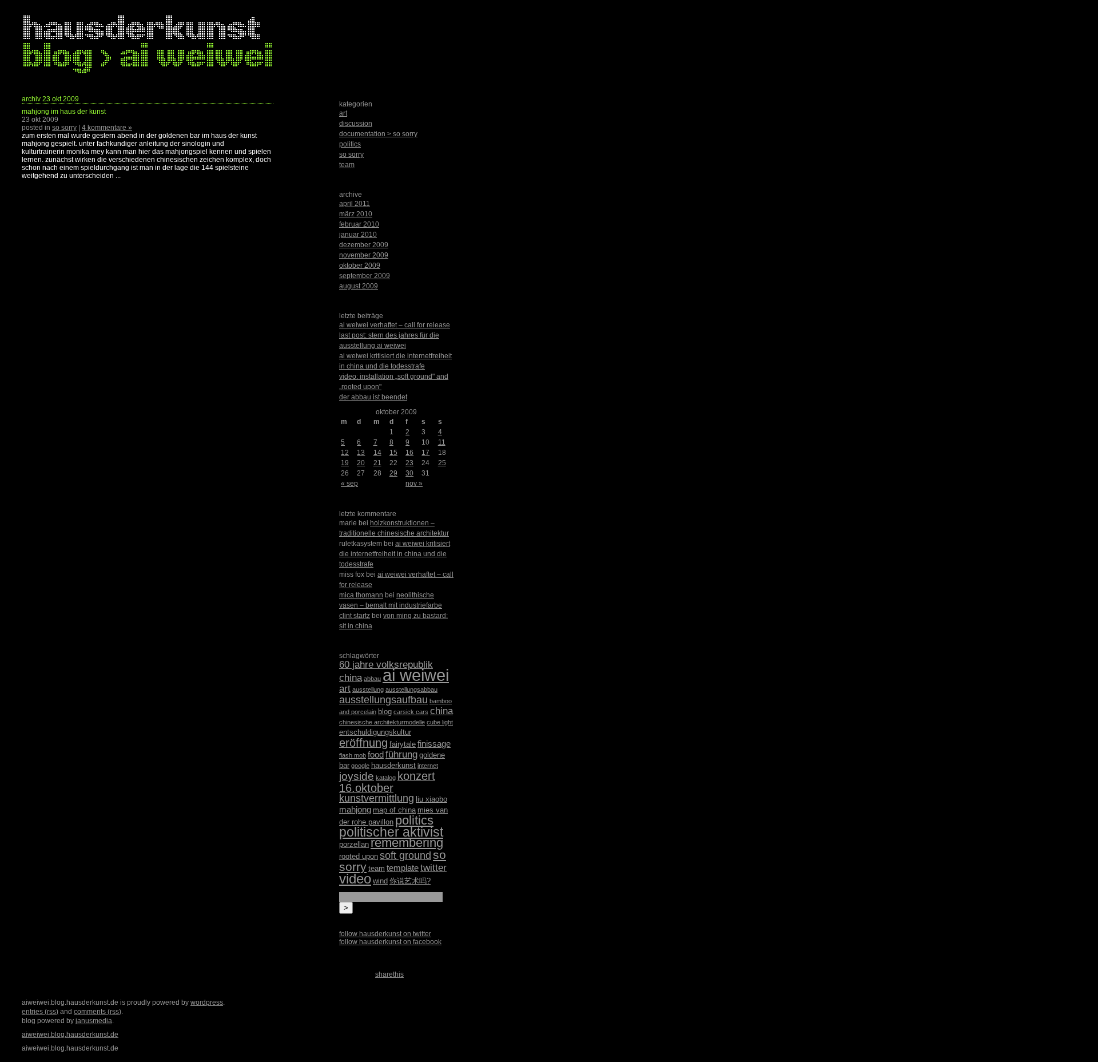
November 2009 (363, 255)
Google (360, 765)
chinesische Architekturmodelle (382, 722)
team (347, 165)
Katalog (386, 777)
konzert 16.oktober (387, 782)
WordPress (206, 1002)
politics (350, 144)
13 (361, 453)
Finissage (434, 743)
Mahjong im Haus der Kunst (64, 112)
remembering (407, 842)
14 (377, 453)
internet (427, 765)
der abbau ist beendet (373, 397)
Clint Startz (354, 616)
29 (393, 473)
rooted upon (358, 856)
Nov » (414, 484)
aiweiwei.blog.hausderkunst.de (70, 1035)
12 (345, 453)
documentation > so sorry (378, 134)
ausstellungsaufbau (383, 700)
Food (376, 754)
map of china (394, 810)
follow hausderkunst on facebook (390, 942)
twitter (433, 867)
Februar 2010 (359, 224)
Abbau (372, 678)
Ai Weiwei (416, 674)
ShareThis (389, 974)
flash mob (352, 755)
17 (425, 453)
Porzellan (354, 844)
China (441, 711)
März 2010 (355, 214)
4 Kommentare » (107, 128)
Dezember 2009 (363, 245)
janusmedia (93, 1021)
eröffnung (363, 742)
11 (441, 442)
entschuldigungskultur (375, 732)
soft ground (405, 855)
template (403, 868)
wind (380, 881)
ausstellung (368, 689)
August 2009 (358, 286)
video (355, 878)
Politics (414, 820)
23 (409, 463)
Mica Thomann (361, 595)
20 (361, 463)
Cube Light (440, 722)
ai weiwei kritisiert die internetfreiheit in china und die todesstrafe (394, 554)
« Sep (349, 484)
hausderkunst (393, 765)
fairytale (402, 744)
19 (345, 463)
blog (385, 711)
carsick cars (410, 711)
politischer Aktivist (391, 832)
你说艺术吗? (410, 881)
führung (401, 754)
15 (393, 453)
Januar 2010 (358, 235)
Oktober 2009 (359, 265)
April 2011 (354, 204)
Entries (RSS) (40, 1012)
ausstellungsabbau (411, 689)
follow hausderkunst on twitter (385, 934)
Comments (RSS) (97, 1012)
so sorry (64, 128)
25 (442, 463)
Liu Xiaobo (431, 799)
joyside (356, 776)
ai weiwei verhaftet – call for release (394, 325)
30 (409, 473)
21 (377, 463)
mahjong (355, 809)
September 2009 (364, 276)
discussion (355, 124)
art (343, 113)
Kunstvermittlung (376, 798)
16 (409, 453)
